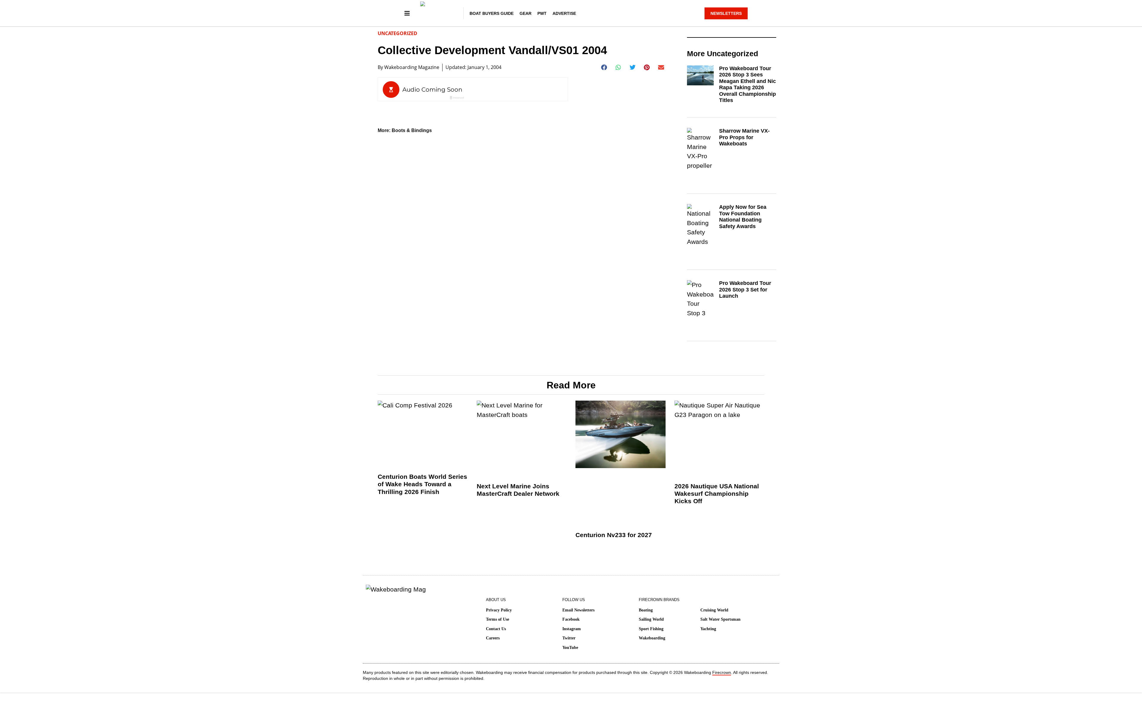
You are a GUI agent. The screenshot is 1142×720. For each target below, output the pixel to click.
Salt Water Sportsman (720, 619)
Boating (646, 610)
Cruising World (714, 610)
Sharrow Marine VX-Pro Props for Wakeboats (744, 137)
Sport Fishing (651, 629)
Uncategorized (397, 33)
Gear (525, 13)
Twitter (568, 638)
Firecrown (721, 672)
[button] (604, 67)
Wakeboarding (652, 638)
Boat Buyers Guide (492, 13)
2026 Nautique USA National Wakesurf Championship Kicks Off (716, 493)
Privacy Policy (499, 610)
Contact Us (496, 629)
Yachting (708, 629)
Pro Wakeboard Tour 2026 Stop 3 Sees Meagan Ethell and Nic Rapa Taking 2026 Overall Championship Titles (747, 84)
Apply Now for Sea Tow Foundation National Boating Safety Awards (742, 216)
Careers (493, 638)
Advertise (564, 13)
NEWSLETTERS (726, 13)
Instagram (571, 629)
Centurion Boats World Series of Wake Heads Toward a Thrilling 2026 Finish (422, 484)
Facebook (571, 619)
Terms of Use (497, 619)
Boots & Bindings (412, 130)
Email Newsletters (578, 610)
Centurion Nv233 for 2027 (613, 534)
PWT (542, 13)
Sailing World (651, 619)
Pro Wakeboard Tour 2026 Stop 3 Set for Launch (745, 289)
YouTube (570, 647)
